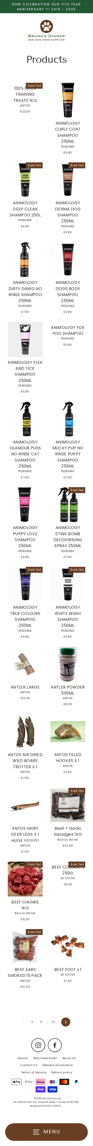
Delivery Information (58, 1065)
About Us (69, 1058)
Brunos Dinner (67, 840)
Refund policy (61, 1072)
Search (22, 1058)
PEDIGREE (68, 147)
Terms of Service (33, 1072)
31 (53, 1022)
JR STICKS (67, 878)
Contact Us (28, 1065)
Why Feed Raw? (45, 1058)
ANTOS (25, 105)
